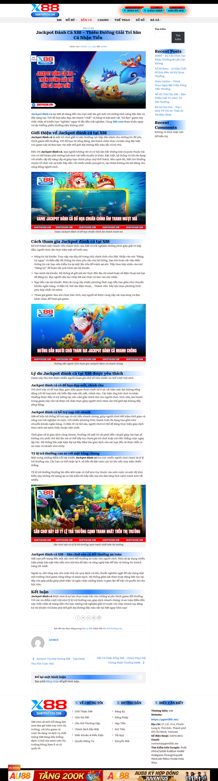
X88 (59, 20)
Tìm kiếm (160, 29)
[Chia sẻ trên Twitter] (83, 618)
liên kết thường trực (112, 628)
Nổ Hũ (70, 20)
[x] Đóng (14, 768)
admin (104, 47)
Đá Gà (154, 20)
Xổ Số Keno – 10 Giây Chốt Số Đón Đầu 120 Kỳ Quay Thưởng (170, 72)
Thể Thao (122, 20)
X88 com (118, 121)
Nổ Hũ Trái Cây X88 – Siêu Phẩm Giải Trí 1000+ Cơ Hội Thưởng (170, 98)
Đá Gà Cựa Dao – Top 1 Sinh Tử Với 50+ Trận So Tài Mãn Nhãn (169, 111)
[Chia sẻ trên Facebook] (77, 618)
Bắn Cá (86, 20)
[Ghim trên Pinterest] (94, 618)
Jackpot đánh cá (41, 114)
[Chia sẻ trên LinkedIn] (99, 618)
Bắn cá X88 (88, 28)
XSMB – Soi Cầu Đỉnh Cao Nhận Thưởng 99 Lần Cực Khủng (170, 59)
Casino (103, 20)
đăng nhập (52, 681)
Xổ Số (140, 20)
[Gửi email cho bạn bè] (88, 618)
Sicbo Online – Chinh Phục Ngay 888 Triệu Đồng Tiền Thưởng (171, 85)
